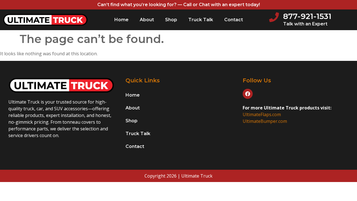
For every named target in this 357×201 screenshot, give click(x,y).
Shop (171, 19)
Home (121, 19)
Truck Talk (200, 19)
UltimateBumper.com (265, 121)
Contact (233, 19)
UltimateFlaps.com (262, 114)
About (147, 19)
